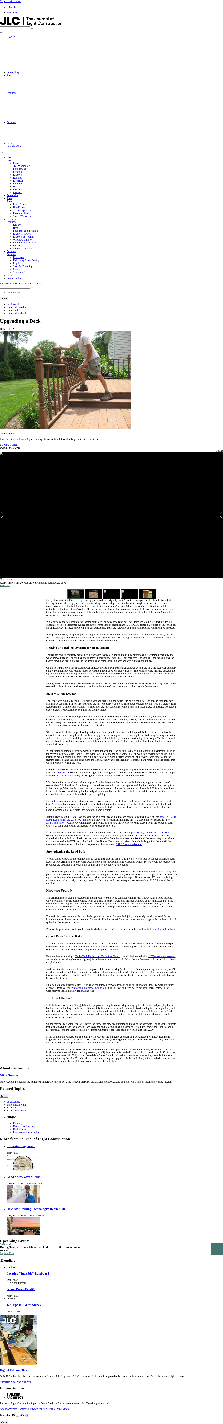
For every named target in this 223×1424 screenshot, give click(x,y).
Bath (15, 98)
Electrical (18, 57)
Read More (5, 585)
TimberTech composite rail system (73, 943)
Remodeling (13, 72)
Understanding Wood (21, 1146)
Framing (17, 48)
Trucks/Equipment (22, 84)
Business (11, 122)
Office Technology (22, 119)
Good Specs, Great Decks (23, 1177)
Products (11, 92)
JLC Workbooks (21, 42)
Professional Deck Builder (26, 1132)
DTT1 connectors (55, 822)
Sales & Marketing (22, 134)
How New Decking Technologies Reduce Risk (37, 1209)
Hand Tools (19, 81)
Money (16, 137)
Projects (17, 39)
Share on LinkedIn (16, 307)
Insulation (18, 66)
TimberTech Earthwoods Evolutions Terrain (97, 956)
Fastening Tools (21, 87)
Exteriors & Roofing (23, 107)
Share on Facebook (16, 313)
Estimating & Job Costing (26, 128)
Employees (18, 125)
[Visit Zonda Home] (14, 1416)
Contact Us (23, 1408)
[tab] (75, 594)
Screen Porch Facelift (21, 1289)
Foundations (19, 45)
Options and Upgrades (24, 1126)
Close (4, 1422)
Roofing (17, 54)
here (115, 949)
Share (4, 298)
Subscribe (12, 7)
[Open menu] (1, 32)
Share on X (12, 310)
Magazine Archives (31, 283)
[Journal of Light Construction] (31, 24)
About (3, 1408)
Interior (17, 116)
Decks (10, 143)
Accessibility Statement (57, 1408)
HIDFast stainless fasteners (161, 956)
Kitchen (17, 95)
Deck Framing (20, 1129)
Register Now (7, 1253)
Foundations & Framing (25, 101)
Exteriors (17, 51)
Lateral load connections (58, 801)
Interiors (17, 69)
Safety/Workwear (22, 89)
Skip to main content (10, 1)
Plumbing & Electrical (24, 113)
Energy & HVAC (22, 104)
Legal (16, 131)
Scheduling (19, 140)
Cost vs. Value (14, 145)
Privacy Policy (37, 1408)
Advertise (12, 1408)
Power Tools (19, 78)
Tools (9, 75)
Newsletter (12, 12)
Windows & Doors (22, 110)
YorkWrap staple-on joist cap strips (84, 987)
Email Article (13, 304)
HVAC (16, 63)
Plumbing (18, 60)
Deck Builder (13, 292)
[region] (111, 524)
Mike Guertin (11, 444)
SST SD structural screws (129, 844)
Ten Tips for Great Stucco (24, 1305)
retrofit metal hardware (164, 929)
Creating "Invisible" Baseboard (28, 1273)
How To (11, 36)
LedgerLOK (63, 772)
